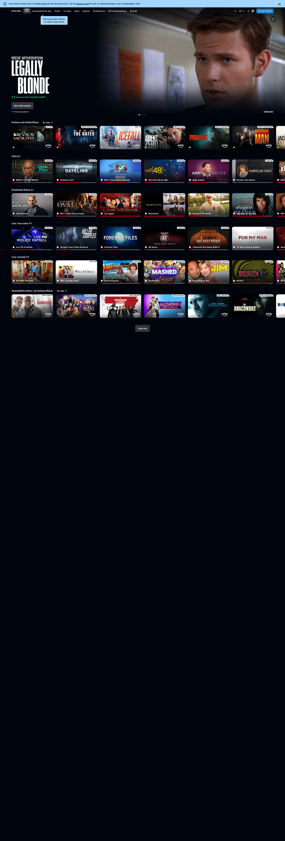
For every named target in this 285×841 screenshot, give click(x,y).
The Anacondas (252, 306)
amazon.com (82, 3)
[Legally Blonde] (190, 60)
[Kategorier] (248, 11)
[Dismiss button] (279, 4)
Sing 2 (76, 306)
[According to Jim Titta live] (208, 272)
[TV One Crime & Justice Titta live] (252, 238)
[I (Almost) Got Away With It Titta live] (208, 238)
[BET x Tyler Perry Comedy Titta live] (120, 171)
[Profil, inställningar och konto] (253, 11)
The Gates (76, 137)
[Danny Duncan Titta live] (120, 272)
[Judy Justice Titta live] (208, 171)
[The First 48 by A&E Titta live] (164, 171)
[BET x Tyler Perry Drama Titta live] (76, 204)
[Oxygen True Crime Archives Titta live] (76, 238)
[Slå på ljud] (273, 19)
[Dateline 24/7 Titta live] (76, 171)
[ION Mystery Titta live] (32, 204)
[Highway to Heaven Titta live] (252, 204)
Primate (208, 137)
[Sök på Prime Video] (235, 11)
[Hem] (16, 11)
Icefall (120, 137)
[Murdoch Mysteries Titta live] (208, 204)
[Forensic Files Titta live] (120, 238)
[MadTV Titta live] (252, 272)
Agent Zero (164, 137)
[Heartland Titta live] (164, 204)
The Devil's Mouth (32, 137)
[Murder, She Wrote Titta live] (252, 171)
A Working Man (252, 137)
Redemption (208, 306)
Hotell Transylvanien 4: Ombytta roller (164, 306)
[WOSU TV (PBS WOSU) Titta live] (32, 171)
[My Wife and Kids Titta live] (32, 272)
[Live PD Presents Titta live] (32, 238)
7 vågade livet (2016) (120, 306)
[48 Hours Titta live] (164, 238)
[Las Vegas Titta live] (120, 204)
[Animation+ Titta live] (164, 272)
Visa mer (142, 328)
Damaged (32, 306)
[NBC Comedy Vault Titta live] (76, 272)
